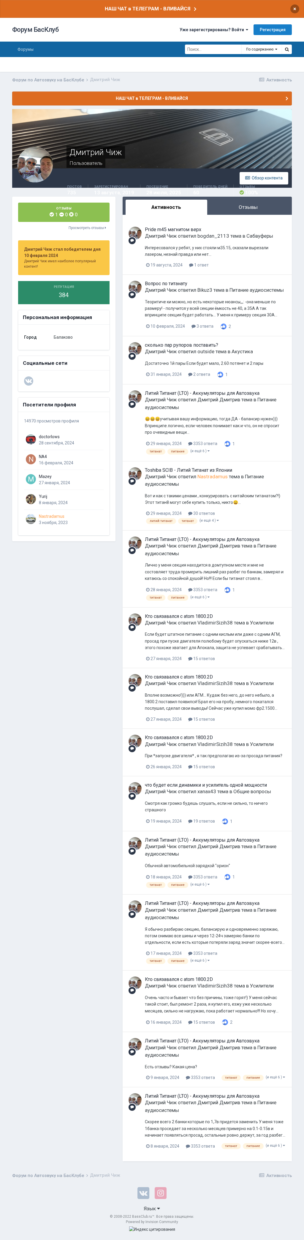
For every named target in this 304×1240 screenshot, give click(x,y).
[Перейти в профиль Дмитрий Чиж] (135, 233)
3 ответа (204, 326)
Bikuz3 (204, 290)
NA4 (43, 456)
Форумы (26, 49)
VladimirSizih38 (215, 623)
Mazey (45, 476)
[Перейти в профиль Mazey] (31, 479)
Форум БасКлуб (35, 29)
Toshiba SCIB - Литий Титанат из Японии (188, 470)
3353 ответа (204, 443)
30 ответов (203, 513)
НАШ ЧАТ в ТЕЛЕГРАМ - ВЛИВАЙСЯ (147, 9)
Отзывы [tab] (248, 207)
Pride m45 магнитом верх (173, 229)
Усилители (262, 623)
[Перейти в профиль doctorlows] (31, 439)
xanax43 (206, 791)
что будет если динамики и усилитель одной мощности (206, 785)
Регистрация (273, 29)
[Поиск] (287, 49)
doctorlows (49, 436)
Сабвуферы (259, 236)
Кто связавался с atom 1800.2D (179, 616)
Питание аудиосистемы (256, 290)
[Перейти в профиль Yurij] (31, 499)
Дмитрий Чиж (161, 236)
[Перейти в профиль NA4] (31, 459)
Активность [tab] (166, 207)
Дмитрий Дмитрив (218, 400)
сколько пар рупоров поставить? (181, 345)
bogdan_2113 (213, 236)
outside (205, 351)
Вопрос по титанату (166, 283)
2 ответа (201, 374)
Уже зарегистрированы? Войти (213, 29)
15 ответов (203, 658)
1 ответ (201, 265)
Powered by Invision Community (152, 1222)
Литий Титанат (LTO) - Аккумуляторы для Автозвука (202, 393)
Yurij (43, 496)
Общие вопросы (252, 791)
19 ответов (203, 821)
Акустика (242, 351)
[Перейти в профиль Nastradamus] (31, 519)
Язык (150, 1208)
